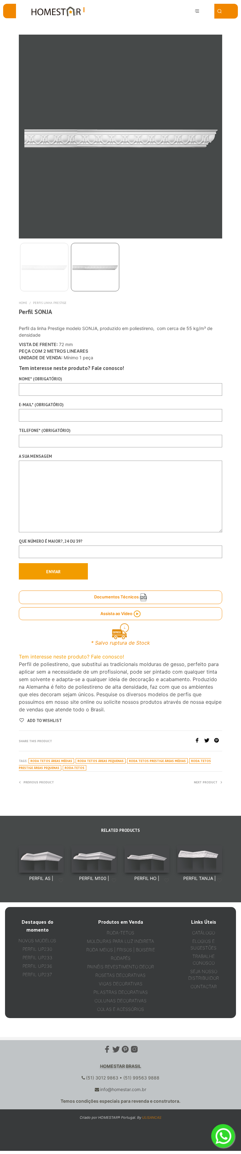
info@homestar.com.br (123, 1089)
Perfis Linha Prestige (50, 303)
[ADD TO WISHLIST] (61, 880)
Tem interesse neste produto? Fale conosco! (71, 656)
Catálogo (203, 932)
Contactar (203, 986)
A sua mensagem (35, 456)
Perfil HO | (146, 878)
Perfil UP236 (37, 966)
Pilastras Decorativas (121, 992)
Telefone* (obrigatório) (45, 430)
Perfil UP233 (37, 957)
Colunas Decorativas (120, 1000)
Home (23, 303)
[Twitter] (209, 741)
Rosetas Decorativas (120, 975)
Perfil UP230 (37, 949)
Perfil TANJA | (199, 878)
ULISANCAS (151, 1117)
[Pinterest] (218, 741)
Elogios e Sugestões (203, 944)
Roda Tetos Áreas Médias (51, 761)
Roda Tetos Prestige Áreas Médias (157, 761)
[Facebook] (199, 741)
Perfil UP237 (37, 974)
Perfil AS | (41, 878)
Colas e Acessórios (120, 1009)
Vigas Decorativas (120, 983)
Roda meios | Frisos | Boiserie (120, 949)
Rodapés (121, 958)
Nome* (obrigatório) (40, 379)
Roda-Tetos (74, 768)
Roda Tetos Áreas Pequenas (101, 761)
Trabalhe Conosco (203, 960)
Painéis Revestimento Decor (120, 966)
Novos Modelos (37, 940)
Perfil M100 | (94, 878)
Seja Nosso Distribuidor (203, 975)
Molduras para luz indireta (120, 941)
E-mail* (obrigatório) (41, 404)
